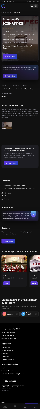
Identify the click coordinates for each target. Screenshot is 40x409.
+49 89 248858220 (33, 1)
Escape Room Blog (7, 350)
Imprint (3, 368)
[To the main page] (3, 6)
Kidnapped (17, 12)
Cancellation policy (8, 359)
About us (4, 353)
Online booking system (9, 338)
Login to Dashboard (8, 332)
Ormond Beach (6, 12)
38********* (7, 185)
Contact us (5, 356)
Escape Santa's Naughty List (10, 269)
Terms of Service (7, 371)
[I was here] (23, 258)
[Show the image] (7, 126)
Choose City (5, 347)
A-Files (33, 270)
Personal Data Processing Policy (12, 374)
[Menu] (34, 6)
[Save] (19, 258)
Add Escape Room (7, 335)
